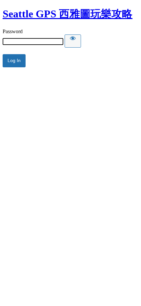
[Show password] (73, 41)
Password (13, 31)
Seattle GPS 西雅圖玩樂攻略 (67, 14)
